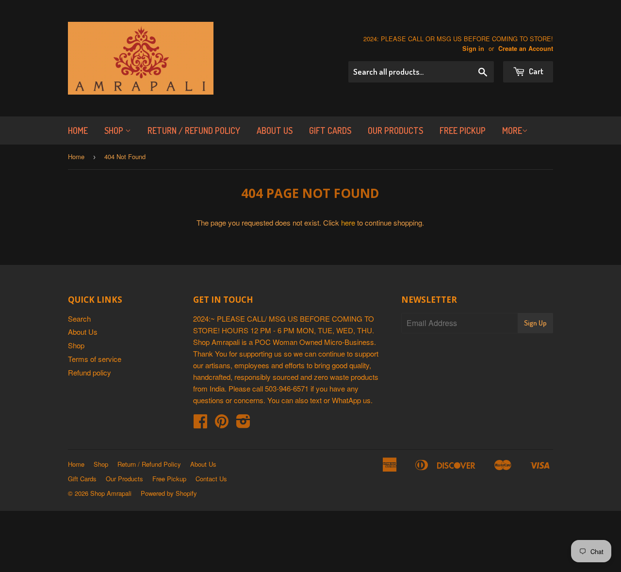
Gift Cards (330, 130)
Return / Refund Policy (193, 130)
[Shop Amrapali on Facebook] (200, 424)
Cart (535, 71)
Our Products (395, 130)
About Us (275, 130)
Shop (114, 130)
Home (78, 130)
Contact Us (211, 478)
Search (79, 318)
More (512, 130)
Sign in (473, 48)
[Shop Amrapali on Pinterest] (221, 424)
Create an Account (525, 48)
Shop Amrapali (110, 493)
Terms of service (94, 359)
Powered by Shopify (169, 493)
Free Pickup (463, 130)
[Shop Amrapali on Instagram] (243, 424)
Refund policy (89, 372)
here (348, 222)
